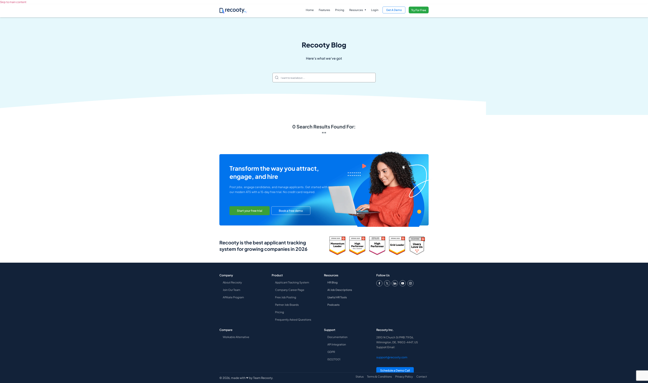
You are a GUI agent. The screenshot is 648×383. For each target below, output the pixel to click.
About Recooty (232, 282)
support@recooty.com (391, 357)
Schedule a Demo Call (395, 370)
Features (324, 10)
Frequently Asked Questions (293, 319)
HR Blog (332, 282)
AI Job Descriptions (339, 290)
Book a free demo (291, 210)
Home (310, 10)
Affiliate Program (233, 297)
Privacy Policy (404, 376)
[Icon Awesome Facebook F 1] (379, 283)
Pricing (339, 10)
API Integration (336, 344)
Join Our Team (231, 290)
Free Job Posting (285, 297)
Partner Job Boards (287, 304)
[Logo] (387, 283)
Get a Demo (394, 10)
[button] (357, 10)
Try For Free (418, 10)
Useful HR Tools (337, 297)
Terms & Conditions (379, 376)
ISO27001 (333, 359)
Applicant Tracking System (292, 282)
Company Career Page (289, 290)
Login (374, 10)
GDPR (331, 352)
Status (360, 376)
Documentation (337, 337)
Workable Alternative (236, 337)
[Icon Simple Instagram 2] (410, 283)
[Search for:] (324, 77)
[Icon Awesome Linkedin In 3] (395, 283)
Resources (356, 10)
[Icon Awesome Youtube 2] (403, 283)
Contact (421, 376)
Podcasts (333, 304)
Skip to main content (13, 2)
